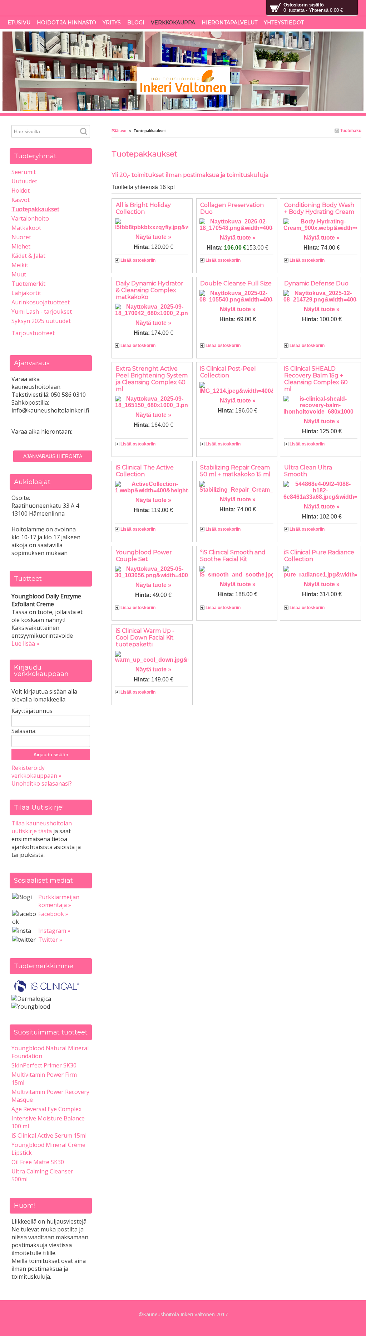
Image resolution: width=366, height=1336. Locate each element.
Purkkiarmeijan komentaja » (58, 901)
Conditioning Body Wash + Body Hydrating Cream (319, 208)
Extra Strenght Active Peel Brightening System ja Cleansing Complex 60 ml (152, 378)
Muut (18, 274)
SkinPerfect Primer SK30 (43, 1065)
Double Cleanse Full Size (236, 283)
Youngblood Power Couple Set (144, 556)
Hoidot (20, 190)
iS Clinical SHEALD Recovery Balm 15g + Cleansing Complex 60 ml (316, 378)
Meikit (19, 265)
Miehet (20, 246)
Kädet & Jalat (28, 256)
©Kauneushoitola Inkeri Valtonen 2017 (183, 1314)
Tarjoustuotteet (33, 333)
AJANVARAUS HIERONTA (52, 456)
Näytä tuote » (153, 237)
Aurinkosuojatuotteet (40, 302)
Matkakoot (26, 228)
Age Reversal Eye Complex (46, 1109)
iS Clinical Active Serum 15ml (48, 1135)
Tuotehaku (350, 130)
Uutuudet (24, 181)
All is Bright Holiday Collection (143, 208)
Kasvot (20, 200)
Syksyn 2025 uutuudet (41, 321)
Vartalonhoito (30, 218)
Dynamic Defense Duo (316, 283)
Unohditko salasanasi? (41, 783)
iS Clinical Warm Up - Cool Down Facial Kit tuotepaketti (145, 637)
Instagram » (54, 931)
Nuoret (21, 237)
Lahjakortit (26, 293)
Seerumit (23, 172)
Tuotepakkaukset (35, 209)
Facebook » (53, 914)
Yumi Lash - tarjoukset (41, 311)
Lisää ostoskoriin (137, 260)
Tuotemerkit (28, 284)
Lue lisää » (25, 643)
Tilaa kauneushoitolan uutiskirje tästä (41, 827)
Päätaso (119, 131)
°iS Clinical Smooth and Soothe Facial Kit (233, 556)
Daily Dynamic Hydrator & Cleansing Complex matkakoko (149, 290)
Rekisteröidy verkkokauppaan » (36, 772)
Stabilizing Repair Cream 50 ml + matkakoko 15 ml (235, 471)
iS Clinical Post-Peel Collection (228, 372)
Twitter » (50, 940)
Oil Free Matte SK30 (37, 1162)
